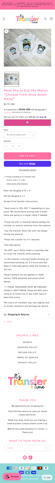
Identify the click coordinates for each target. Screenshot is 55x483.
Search (27, 342)
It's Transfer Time (23, 476)
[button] (4, 19)
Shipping (7, 112)
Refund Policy (27, 352)
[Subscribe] (45, 448)
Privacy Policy (27, 362)
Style (6, 130)
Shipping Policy (27, 347)
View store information (17, 184)
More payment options (27, 170)
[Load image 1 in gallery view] (11, 79)
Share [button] (9, 322)
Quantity (7, 141)
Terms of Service (27, 357)
